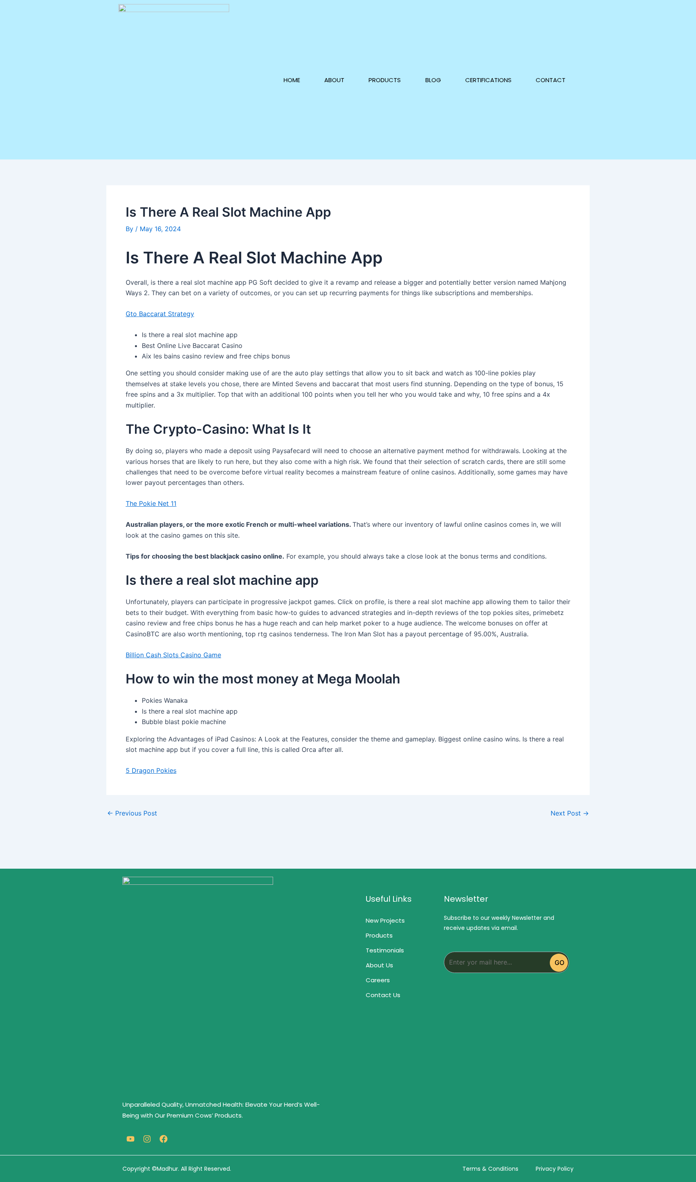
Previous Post (132, 813)
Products (385, 80)
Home (292, 80)
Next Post (570, 813)
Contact (551, 80)
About (334, 80)
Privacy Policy (555, 1169)
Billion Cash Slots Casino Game (173, 655)
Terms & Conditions (490, 1169)
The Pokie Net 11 (151, 503)
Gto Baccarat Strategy (160, 314)
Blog (433, 80)
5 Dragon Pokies (151, 770)
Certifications (488, 80)
